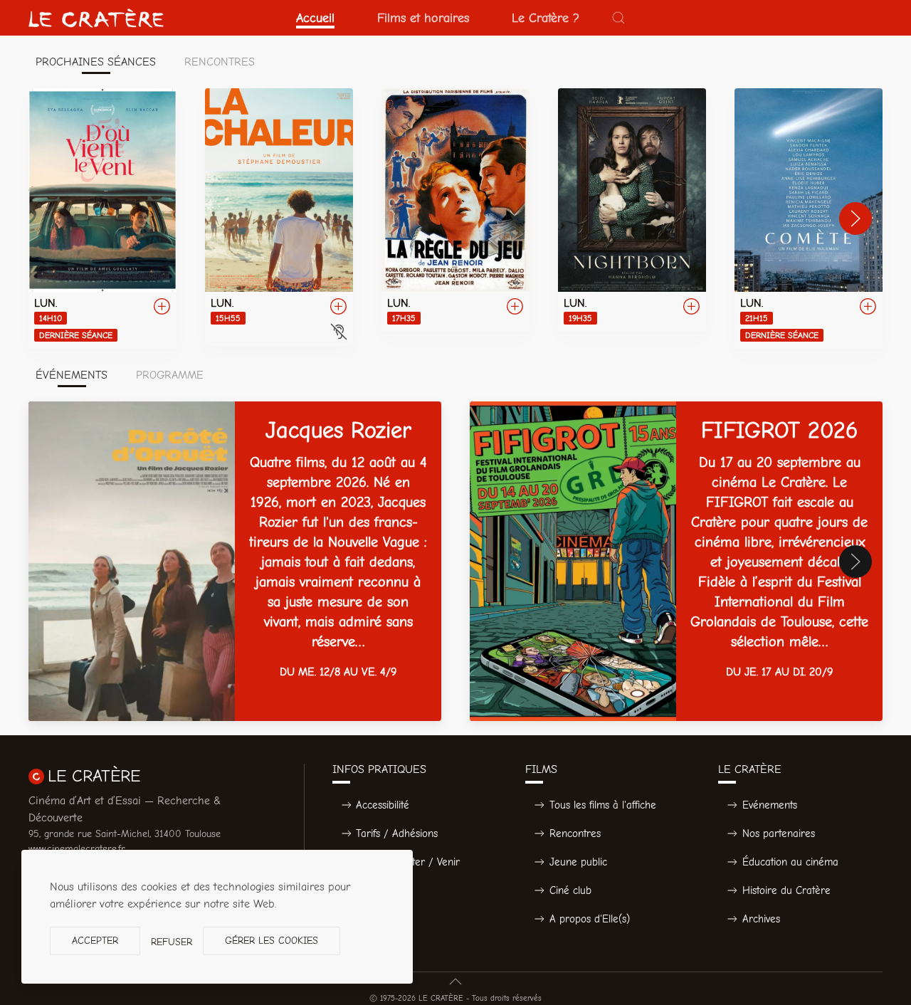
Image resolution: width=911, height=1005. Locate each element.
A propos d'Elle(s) (589, 918)
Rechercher (382, 890)
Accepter (95, 941)
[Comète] (808, 218)
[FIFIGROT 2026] (676, 561)
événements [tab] (71, 375)
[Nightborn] (632, 210)
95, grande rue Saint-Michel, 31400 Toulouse (124, 834)
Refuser (171, 942)
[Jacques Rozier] (234, 561)
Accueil (315, 18)
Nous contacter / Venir (408, 862)
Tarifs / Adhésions (397, 833)
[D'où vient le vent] (102, 218)
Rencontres (575, 833)
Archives (761, 918)
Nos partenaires (778, 833)
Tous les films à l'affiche (602, 805)
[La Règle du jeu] (455, 210)
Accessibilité (382, 805)
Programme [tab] (170, 375)
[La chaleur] (279, 217)
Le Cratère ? (545, 18)
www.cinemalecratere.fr (76, 849)
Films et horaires (423, 18)
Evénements (769, 805)
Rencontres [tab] (219, 62)
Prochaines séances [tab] (96, 62)
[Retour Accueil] (96, 18)
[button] (618, 18)
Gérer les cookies (271, 941)
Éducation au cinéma (790, 862)
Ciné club (570, 890)
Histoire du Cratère (786, 890)
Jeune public (578, 862)
